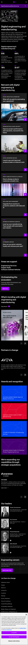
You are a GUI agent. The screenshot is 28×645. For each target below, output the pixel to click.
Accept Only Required (14, 636)
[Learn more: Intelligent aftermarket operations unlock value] (14, 247)
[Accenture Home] (14, 2)
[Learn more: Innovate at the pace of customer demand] (14, 162)
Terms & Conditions (6, 601)
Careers (3, 585)
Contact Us (3, 590)
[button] (5, 288)
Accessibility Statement (6, 606)
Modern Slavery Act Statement (8, 609)
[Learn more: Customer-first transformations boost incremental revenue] (14, 184)
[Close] (26, 614)
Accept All (13, 632)
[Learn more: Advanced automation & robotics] (14, 227)
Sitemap (3, 595)
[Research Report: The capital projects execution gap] (12, 325)
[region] (14, 629)
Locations (3, 593)
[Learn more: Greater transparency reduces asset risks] (14, 207)
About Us (3, 587)
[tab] (14, 266)
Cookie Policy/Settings (6, 603)
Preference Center (5, 582)
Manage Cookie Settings (14, 640)
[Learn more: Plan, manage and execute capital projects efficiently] (14, 137)
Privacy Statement (5, 598)
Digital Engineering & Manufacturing (10, 6)
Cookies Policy (22, 628)
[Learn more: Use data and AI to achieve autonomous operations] (14, 107)
